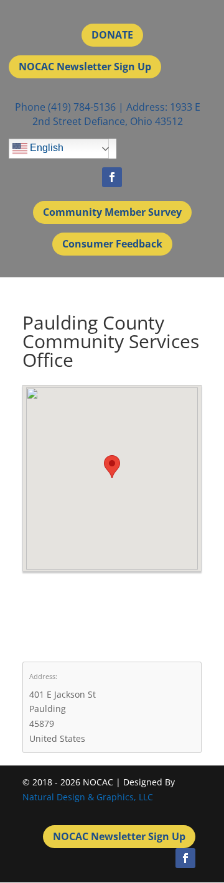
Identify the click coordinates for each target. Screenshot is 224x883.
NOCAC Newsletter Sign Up (85, 66)
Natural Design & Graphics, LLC (87, 797)
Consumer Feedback (112, 244)
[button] (112, 466)
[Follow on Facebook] (112, 177)
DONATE (112, 35)
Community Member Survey (112, 212)
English (45, 147)
